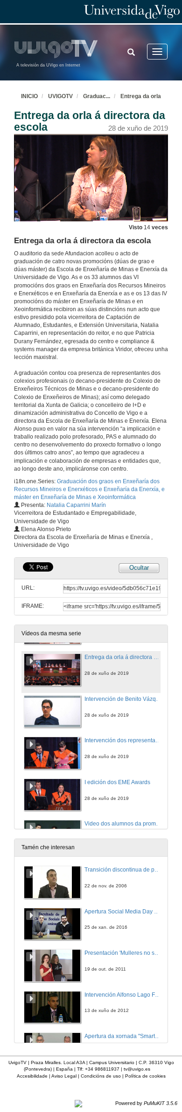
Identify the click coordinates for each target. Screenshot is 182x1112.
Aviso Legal (64, 1076)
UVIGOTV (60, 96)
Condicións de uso (101, 1076)
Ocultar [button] (139, 567)
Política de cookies (145, 1076)
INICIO (29, 96)
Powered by (146, 1103)
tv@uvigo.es (137, 1069)
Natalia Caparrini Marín (76, 505)
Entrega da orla (140, 96)
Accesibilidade (32, 1076)
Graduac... (96, 96)
